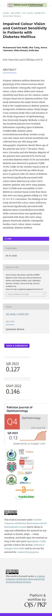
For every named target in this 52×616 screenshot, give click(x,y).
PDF (9, 239)
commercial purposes (28, 552)
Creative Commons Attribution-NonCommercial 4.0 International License (25, 523)
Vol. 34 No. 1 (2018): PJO (33, 13)
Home (6, 13)
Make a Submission (17, 345)
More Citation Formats (18, 294)
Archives (16, 13)
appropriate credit (36, 541)
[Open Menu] (3, 3)
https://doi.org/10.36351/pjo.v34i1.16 (25, 59)
